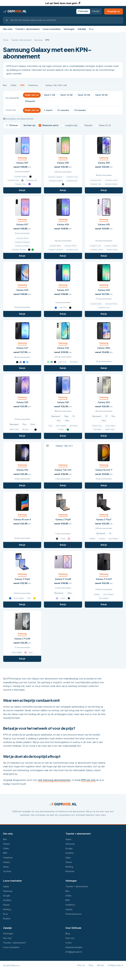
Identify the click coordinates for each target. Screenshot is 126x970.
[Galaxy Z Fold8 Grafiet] (69, 598)
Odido (13, 85)
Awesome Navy (13, 180)
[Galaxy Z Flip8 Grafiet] (57, 538)
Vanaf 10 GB (66, 95)
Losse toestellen (52, 29)
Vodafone (33, 85)
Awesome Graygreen (22, 242)
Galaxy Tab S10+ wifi (56, 85)
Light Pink (63, 307)
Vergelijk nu (113, 11)
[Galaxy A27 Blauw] (56, 307)
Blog (91, 29)
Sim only (7, 29)
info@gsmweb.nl (73, 951)
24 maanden (80, 110)
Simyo (6, 866)
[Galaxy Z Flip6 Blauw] (10, 598)
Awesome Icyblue (20, 177)
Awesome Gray (20, 184)
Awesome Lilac (31, 180)
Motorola (69, 871)
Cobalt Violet (14, 429)
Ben (5, 85)
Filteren (13, 125)
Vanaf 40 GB (101, 95)
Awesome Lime (72, 250)
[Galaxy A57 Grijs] (22, 180)
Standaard (14, 424)
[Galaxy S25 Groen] (68, 429)
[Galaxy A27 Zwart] (70, 307)
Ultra (33, 424)
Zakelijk (95, 11)
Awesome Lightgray (55, 177)
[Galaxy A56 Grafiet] (63, 184)
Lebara (6, 862)
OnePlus (69, 853)
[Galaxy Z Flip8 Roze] (69, 538)
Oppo (68, 857)
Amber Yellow (110, 426)
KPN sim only (88, 780)
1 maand (48, 110)
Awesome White (22, 238)
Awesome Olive (72, 177)
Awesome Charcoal (19, 250)
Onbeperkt (30, 101)
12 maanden (63, 110)
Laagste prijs (71, 125)
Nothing (69, 866)
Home (5, 40)
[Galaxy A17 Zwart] (17, 362)
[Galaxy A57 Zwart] (30, 176)
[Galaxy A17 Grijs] (20, 362)
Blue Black (74, 362)
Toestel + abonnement (27, 29)
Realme (6, 918)
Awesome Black (55, 246)
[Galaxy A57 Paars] (29, 184)
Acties (68, 942)
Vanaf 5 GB (49, 95)
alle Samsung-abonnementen (54, 780)
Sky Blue (25, 429)
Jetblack (92, 539)
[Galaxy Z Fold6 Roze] (25, 652)
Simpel (6, 843)
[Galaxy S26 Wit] (32, 429)
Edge (66, 416)
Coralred (102, 539)
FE (74, 416)
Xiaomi (68, 862)
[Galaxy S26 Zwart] (35, 429)
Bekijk (22, 190)
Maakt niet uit (32, 95)
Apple (68, 839)
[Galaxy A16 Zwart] (55, 362)
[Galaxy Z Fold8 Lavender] (57, 598)
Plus (24, 424)
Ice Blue (61, 429)
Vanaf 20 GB (84, 95)
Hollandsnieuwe (73, 914)
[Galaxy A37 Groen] (32, 249)
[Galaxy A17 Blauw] (24, 362)
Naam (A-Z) (105, 125)
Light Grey (62, 362)
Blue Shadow (113, 539)
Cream (63, 539)
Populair (88, 125)
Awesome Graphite (56, 181)
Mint (29, 598)
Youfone (7, 871)
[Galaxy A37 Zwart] (29, 249)
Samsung (38, 40)
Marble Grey (97, 426)
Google (69, 848)
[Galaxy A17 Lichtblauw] (27, 362)
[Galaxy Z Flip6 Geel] (34, 598)
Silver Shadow (61, 426)
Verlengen (69, 29)
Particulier (83, 11)
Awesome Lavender (22, 246)
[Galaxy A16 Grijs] (51, 362)
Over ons (69, 938)
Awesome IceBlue (110, 246)
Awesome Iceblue (111, 184)
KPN (22, 85)
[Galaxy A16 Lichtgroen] (48, 362)
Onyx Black (97, 429)
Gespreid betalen (73, 947)
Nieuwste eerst (50, 125)
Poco (5, 914)
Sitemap (100, 965)
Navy (50, 426)
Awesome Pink (72, 181)
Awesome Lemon (111, 180)
